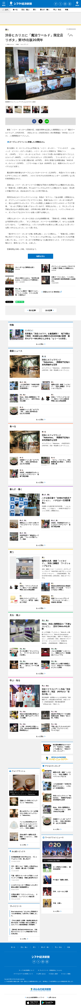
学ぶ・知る (57, 10)
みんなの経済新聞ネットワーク (40, 989)
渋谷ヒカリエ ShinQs (51, 292)
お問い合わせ (42, 974)
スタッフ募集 (66, 974)
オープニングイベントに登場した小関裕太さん (27, 142)
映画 (17, 44)
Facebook (56, 4)
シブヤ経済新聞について (27, 970)
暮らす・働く (45, 10)
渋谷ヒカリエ (10, 44)
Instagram (65, 4)
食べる (15, 10)
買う (34, 10)
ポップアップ (24, 44)
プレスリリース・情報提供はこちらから (50, 970)
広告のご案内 (54, 974)
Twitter (60, 4)
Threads (70, 4)
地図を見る (40, 256)
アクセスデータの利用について (24, 974)
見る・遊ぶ (25, 10)
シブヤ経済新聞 (20, 4)
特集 (66, 10)
